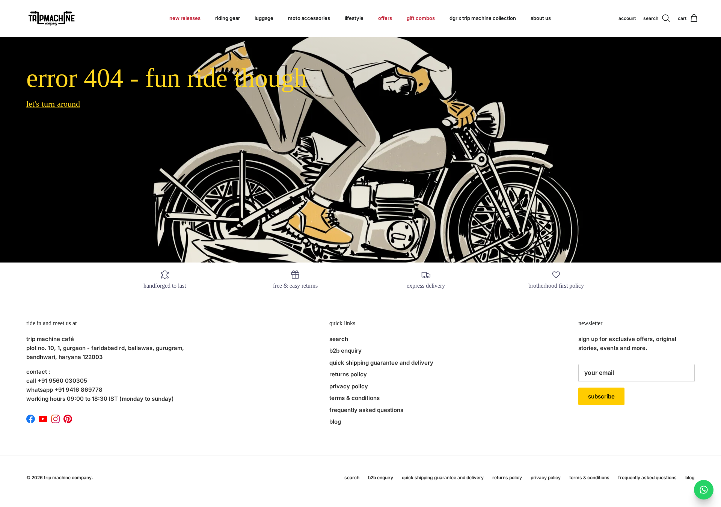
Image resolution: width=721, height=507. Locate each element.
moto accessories (309, 18)
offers (385, 18)
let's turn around (53, 104)
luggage (264, 18)
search (338, 339)
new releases (185, 18)
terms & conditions (354, 397)
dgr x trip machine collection (482, 18)
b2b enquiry (345, 350)
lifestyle (354, 18)
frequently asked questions (366, 409)
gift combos (421, 18)
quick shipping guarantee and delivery (381, 362)
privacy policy (348, 386)
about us (541, 18)
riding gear (227, 18)
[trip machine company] (51, 18)
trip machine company (68, 477)
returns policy (348, 374)
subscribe (601, 396)
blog (335, 421)
